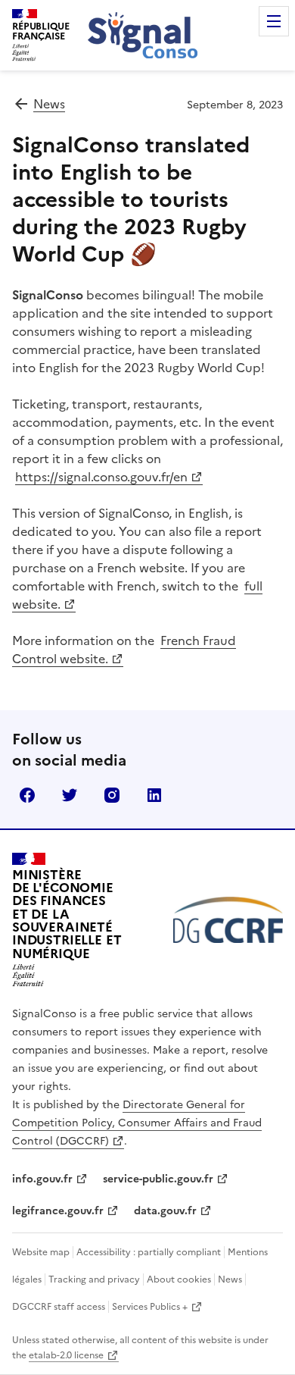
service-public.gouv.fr (158, 1179)
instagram (112, 795)
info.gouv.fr (42, 1179)
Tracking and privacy (94, 1279)
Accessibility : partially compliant (148, 1252)
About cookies (179, 1279)
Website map (41, 1252)
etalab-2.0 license (66, 1355)
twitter (69, 795)
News (49, 104)
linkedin (154, 795)
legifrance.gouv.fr (58, 1211)
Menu (274, 21)
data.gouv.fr (165, 1211)
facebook (27, 795)
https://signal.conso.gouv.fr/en (101, 477)
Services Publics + (150, 1307)
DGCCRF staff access (58, 1307)
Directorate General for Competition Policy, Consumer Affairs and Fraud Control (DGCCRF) (137, 1123)
